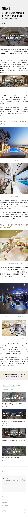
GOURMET (5, 505)
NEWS (6, 8)
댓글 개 (3, 471)
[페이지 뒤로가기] (3, 3)
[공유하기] (6, 385)
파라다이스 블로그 (8, 479)
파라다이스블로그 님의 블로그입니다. (11, 480)
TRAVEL (4, 503)
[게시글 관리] (8, 385)
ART (3, 500)
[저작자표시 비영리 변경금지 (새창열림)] (18, 385)
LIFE (3, 508)
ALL (3, 497)
